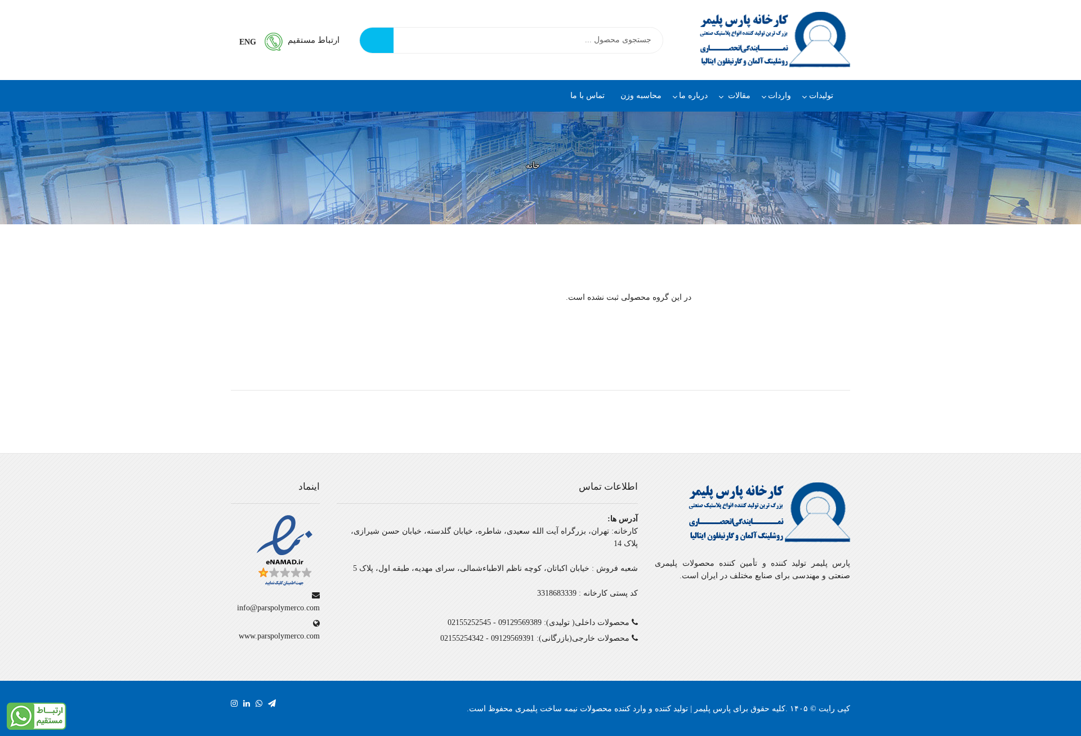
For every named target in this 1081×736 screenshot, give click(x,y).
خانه (533, 165)
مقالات (738, 95)
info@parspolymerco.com (278, 608)
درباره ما (693, 95)
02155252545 (469, 622)
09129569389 (520, 622)
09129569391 (512, 638)
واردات (779, 95)
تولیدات (821, 95)
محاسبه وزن (641, 95)
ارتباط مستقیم (314, 40)
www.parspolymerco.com (279, 636)
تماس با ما (587, 95)
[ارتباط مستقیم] (37, 715)
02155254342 (462, 638)
